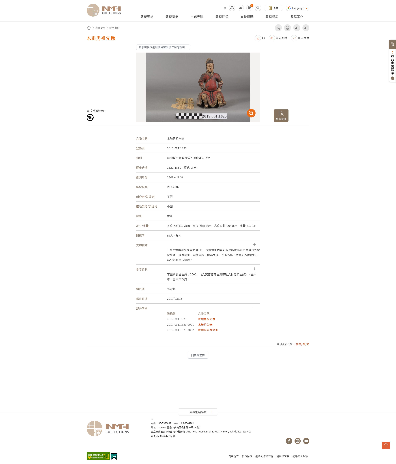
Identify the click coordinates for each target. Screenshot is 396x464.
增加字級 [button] (296, 27)
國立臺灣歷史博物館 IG (298, 441)
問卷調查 (233, 456)
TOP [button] (386, 445)
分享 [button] (278, 27)
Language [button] (298, 8)
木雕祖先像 (205, 324)
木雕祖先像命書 (208, 330)
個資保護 (247, 456)
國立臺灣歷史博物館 (116, 428)
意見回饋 (281, 38)
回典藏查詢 (198, 355)
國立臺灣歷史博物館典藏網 (105, 10)
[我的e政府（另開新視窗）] (114, 457)
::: (225, 7)
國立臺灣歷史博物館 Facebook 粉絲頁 (289, 441)
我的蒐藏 (249, 8)
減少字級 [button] (305, 27)
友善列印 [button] (287, 27)
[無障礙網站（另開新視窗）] (98, 456)
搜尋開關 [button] (258, 8)
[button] (260, 38)
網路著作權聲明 (264, 456)
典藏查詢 (100, 28)
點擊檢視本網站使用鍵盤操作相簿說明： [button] (163, 47)
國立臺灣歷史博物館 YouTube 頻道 (306, 441)
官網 (275, 8)
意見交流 (241, 8)
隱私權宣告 (283, 456)
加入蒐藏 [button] (303, 38)
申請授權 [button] (281, 119)
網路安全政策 (300, 456)
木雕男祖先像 (206, 319)
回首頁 (89, 27)
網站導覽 (232, 8)
